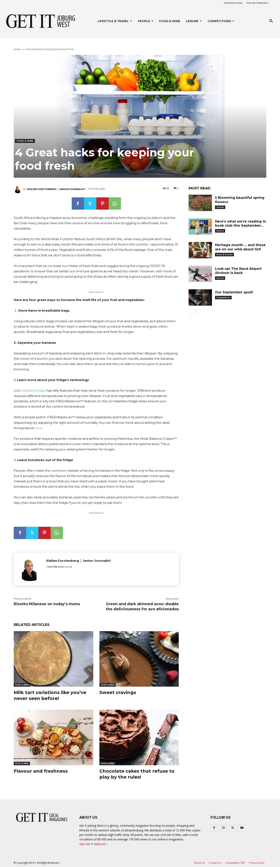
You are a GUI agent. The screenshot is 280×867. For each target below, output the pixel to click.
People (144, 21)
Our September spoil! (234, 292)
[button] (271, 21)
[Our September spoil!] (200, 297)
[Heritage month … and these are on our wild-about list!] (200, 250)
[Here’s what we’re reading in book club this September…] (200, 226)
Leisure (192, 21)
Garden (220, 207)
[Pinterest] (102, 203)
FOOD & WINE (169, 21)
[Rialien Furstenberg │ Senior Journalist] (18, 189)
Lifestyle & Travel (113, 21)
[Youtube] (241, 828)
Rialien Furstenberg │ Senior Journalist (56, 189)
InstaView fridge (33, 390)
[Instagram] (223, 828)
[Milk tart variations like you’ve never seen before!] (53, 659)
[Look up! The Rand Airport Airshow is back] (200, 274)
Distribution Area (233, 2)
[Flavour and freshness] (53, 737)
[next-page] (197, 312)
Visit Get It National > (257, 2)
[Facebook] (78, 203)
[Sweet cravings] (139, 659)
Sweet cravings (117, 692)
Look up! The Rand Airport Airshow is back (238, 271)
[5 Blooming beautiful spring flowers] (200, 203)
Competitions (219, 21)
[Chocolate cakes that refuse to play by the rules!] (139, 737)
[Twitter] (90, 203)
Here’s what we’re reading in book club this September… (240, 223)
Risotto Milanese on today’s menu (47, 604)
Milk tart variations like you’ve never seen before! (50, 695)
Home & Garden (224, 254)
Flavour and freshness (41, 771)
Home (17, 49)
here (38, 428)
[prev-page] (191, 312)
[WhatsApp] (115, 203)
